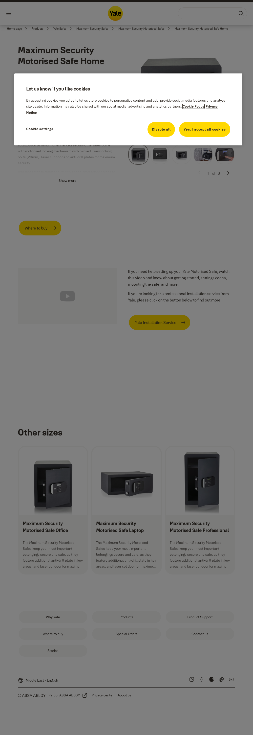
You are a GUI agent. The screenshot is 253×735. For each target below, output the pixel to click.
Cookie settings (39, 129)
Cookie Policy (193, 106)
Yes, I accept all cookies (205, 129)
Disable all (161, 129)
